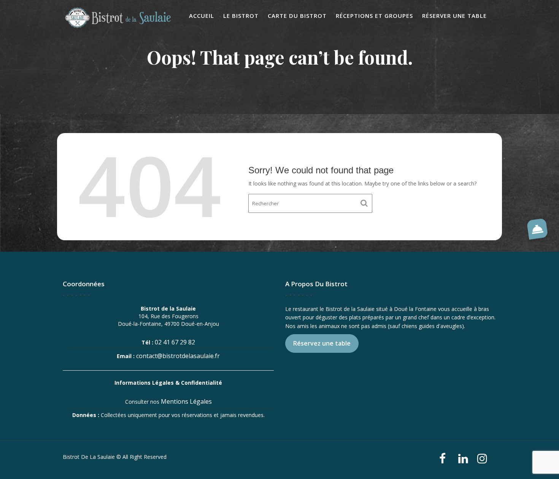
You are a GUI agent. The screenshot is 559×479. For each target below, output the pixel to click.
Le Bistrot (241, 15)
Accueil (201, 15)
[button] (537, 228)
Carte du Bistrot (297, 15)
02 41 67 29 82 (175, 342)
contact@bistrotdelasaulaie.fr (178, 356)
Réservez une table (322, 343)
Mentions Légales (186, 401)
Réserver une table (454, 15)
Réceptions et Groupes (374, 15)
